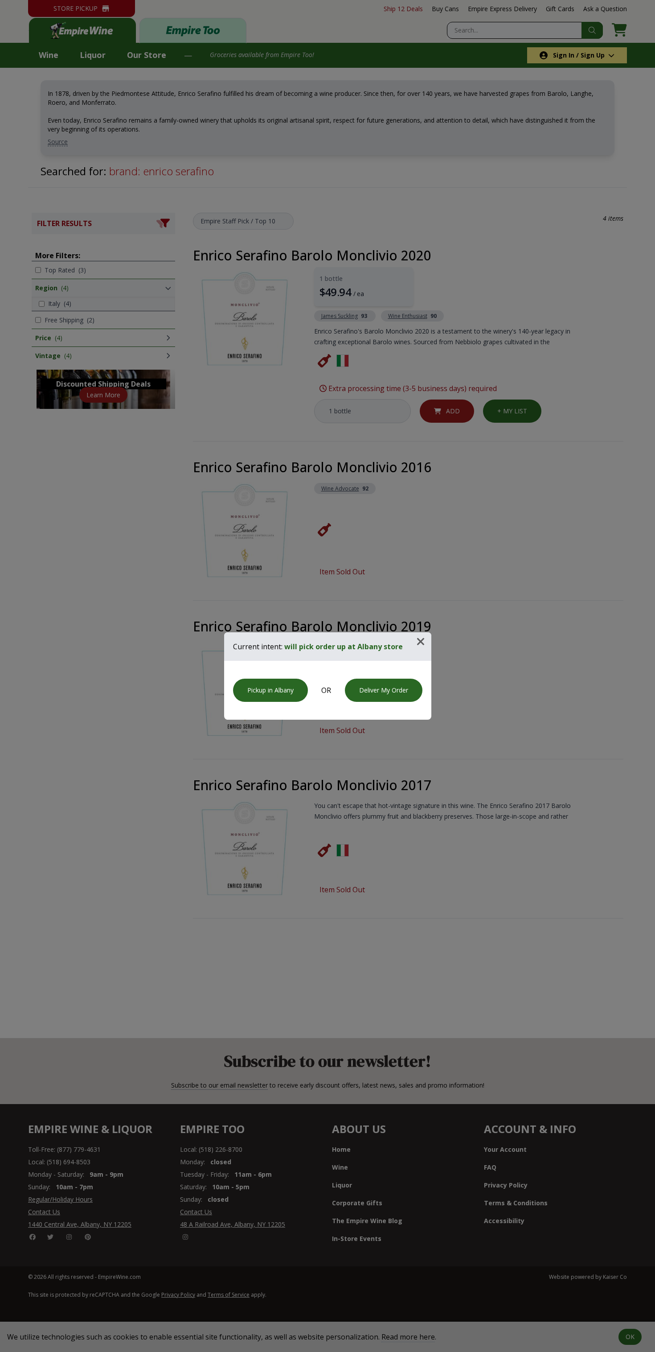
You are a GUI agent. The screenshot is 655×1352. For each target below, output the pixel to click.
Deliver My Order (383, 690)
